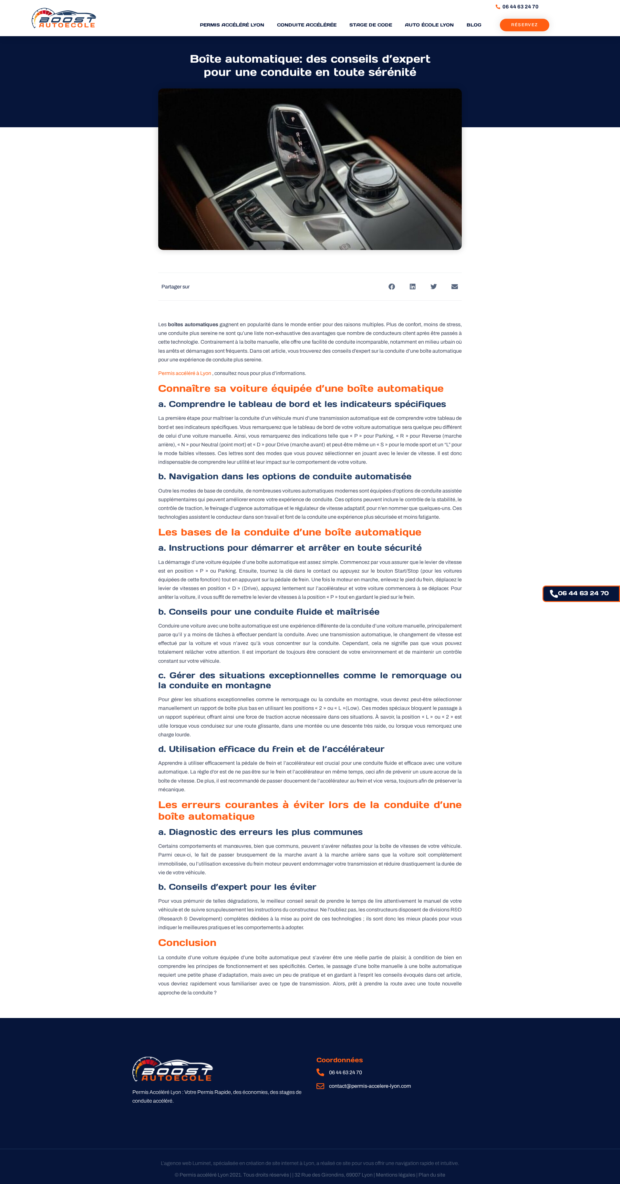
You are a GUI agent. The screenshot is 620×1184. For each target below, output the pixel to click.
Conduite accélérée (306, 25)
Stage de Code (370, 25)
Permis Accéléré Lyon (232, 25)
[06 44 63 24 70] (554, 594)
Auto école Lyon (429, 25)
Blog (474, 25)
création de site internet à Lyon (280, 1163)
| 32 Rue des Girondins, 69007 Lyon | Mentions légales (353, 1175)
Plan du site (431, 1175)
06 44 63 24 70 (583, 593)
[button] (391, 286)
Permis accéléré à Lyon (184, 373)
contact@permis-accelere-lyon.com (370, 1086)
